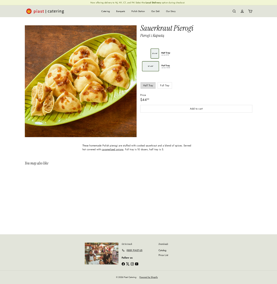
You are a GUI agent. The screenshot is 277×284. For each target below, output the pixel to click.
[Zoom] (81, 81)
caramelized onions (112, 149)
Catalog (163, 250)
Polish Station (138, 11)
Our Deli (155, 11)
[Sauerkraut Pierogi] (44, 198)
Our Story (171, 11)
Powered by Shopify (148, 277)
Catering (105, 11)
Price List (163, 255)
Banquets (120, 11)
